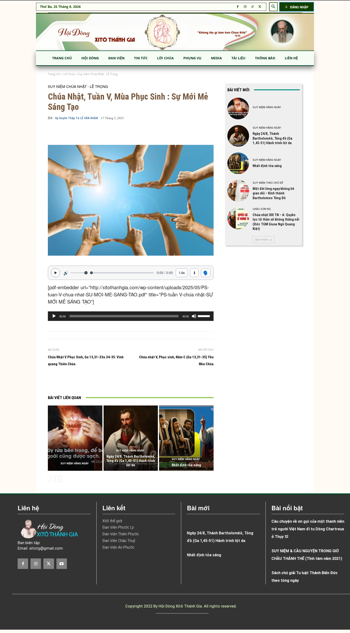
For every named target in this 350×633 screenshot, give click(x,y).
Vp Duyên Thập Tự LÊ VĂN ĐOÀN (76, 118)
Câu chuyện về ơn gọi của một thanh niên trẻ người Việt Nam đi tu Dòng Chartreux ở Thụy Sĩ (307, 529)
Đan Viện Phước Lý (118, 527)
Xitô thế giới (112, 521)
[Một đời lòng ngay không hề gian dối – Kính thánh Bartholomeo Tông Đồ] (238, 191)
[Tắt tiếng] (194, 316)
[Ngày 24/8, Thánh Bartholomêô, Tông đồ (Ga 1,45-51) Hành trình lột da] (131, 438)
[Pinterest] (115, 381)
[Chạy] (54, 316)
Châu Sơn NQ (262, 209)
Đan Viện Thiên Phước (120, 534)
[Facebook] (237, 6)
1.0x (182, 272)
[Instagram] (245, 6)
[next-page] (58, 479)
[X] (259, 6)
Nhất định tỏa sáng (186, 465)
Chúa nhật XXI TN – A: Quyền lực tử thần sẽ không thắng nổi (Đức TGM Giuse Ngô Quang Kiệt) (276, 222)
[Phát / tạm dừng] (55, 272)
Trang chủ (54, 74)
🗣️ (205, 272)
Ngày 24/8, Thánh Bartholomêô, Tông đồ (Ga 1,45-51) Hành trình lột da (130, 460)
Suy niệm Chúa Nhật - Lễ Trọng (97, 74)
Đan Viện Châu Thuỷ (118, 540)
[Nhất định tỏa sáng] (186, 438)
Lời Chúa (69, 74)
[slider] (204, 315)
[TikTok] (252, 6)
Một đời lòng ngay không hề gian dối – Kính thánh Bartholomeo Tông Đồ (273, 193)
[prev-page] (51, 479)
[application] (131, 316)
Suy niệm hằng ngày (74, 463)
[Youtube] (61, 563)
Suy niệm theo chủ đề (268, 182)
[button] (273, 6)
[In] (82, 381)
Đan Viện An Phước (118, 547)
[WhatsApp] (126, 381)
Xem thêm (262, 240)
